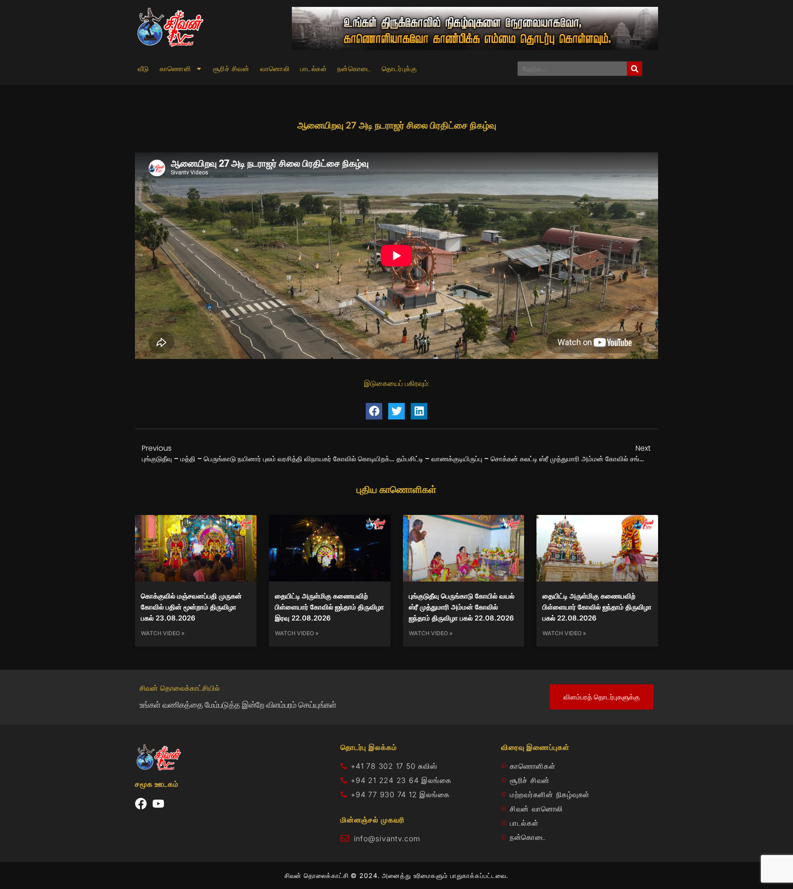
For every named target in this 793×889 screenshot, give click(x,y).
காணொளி (175, 69)
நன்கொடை (354, 69)
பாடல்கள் (313, 69)
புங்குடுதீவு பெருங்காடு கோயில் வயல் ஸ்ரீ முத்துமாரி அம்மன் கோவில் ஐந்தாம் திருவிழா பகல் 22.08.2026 (461, 607)
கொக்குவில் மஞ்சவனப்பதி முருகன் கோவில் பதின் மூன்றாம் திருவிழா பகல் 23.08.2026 (191, 607)
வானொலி (275, 69)
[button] (374, 411)
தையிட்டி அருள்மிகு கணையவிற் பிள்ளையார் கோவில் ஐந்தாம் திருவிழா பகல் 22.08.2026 (597, 607)
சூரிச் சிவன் (231, 69)
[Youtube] (158, 804)
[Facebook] (141, 804)
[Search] (634, 69)
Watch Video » (162, 633)
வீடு (143, 69)
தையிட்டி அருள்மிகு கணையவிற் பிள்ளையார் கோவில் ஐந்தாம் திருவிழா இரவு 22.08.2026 (329, 607)
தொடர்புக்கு (399, 69)
